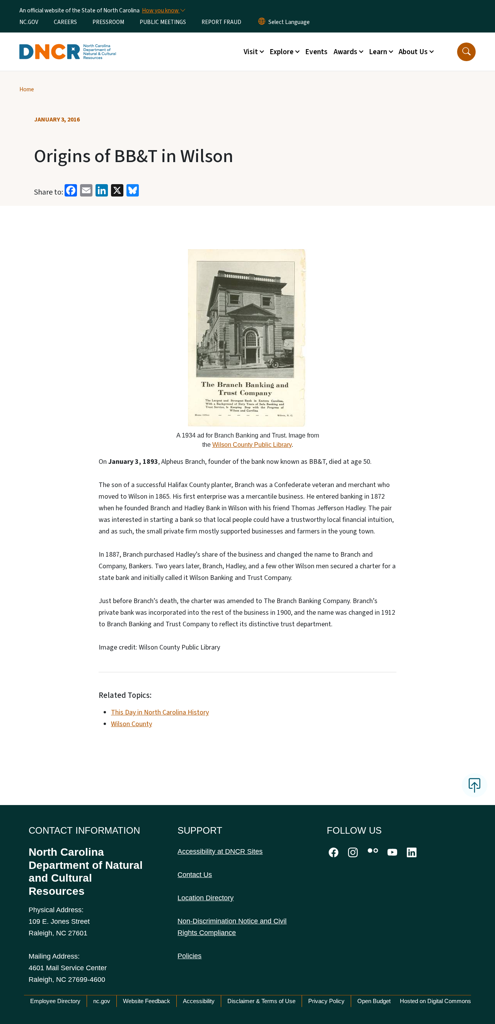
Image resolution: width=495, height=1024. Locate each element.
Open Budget (374, 1001)
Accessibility (199, 1001)
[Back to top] (474, 785)
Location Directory (206, 898)
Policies (189, 956)
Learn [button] (378, 51)
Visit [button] (251, 51)
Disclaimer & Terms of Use (261, 1001)
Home (26, 89)
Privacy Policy (326, 1001)
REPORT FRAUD (221, 22)
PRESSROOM (108, 22)
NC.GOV (28, 22)
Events (316, 51)
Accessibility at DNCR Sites (220, 851)
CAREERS (65, 22)
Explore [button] (282, 51)
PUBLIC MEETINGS (163, 22)
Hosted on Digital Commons (435, 1001)
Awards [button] (345, 51)
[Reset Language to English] (261, 22)
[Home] (67, 43)
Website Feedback (146, 1001)
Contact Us (195, 875)
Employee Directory (55, 1001)
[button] (466, 52)
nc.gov (101, 1001)
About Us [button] (413, 51)
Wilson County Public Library (252, 444)
